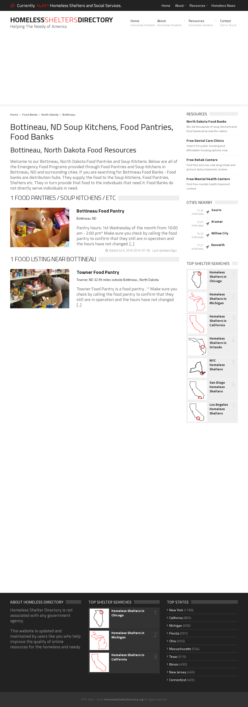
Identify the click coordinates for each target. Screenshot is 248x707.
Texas (173, 656)
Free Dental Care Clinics (205, 140)
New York (176, 609)
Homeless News (223, 5)
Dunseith (218, 245)
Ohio (172, 640)
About (179, 5)
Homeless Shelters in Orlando (217, 342)
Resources (197, 5)
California (176, 617)
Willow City (219, 233)
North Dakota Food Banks (206, 121)
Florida (174, 633)
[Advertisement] (124, 71)
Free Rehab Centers (201, 160)
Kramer (217, 221)
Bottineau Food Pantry (100, 210)
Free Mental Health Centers (208, 179)
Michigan (175, 625)
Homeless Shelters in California (217, 320)
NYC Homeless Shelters (217, 364)
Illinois (173, 664)
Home (166, 5)
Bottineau (68, 114)
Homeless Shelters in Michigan (217, 298)
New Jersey (177, 672)
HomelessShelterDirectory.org (123, 699)
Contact (228, 22)
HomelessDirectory (61, 19)
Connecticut (177, 679)
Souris (216, 210)
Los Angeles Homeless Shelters (218, 408)
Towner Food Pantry (98, 272)
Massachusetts (180, 648)
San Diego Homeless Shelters (217, 386)
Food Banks (29, 114)
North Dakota (49, 114)
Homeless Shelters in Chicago (217, 276)
